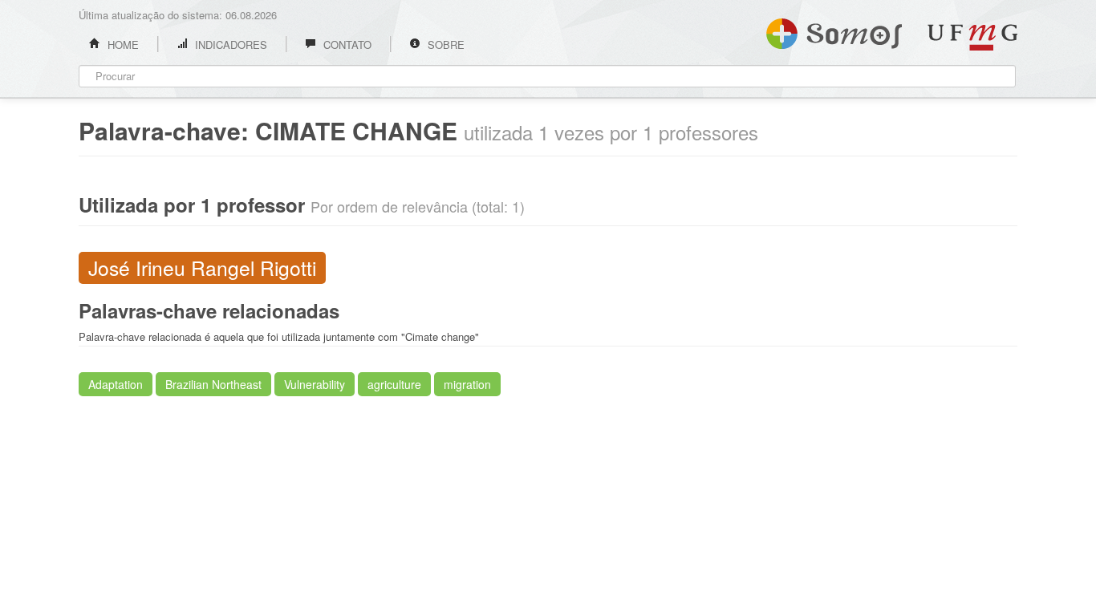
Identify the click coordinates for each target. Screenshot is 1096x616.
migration (467, 384)
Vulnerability (314, 384)
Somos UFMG (834, 30)
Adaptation (115, 384)
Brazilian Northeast (213, 384)
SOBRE (444, 44)
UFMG (972, 37)
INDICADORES (229, 44)
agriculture (394, 384)
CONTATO (345, 44)
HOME (121, 44)
